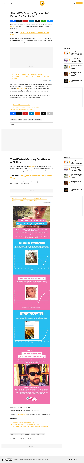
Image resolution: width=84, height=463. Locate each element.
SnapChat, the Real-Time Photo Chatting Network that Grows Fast (30, 426)
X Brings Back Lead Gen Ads (76, 80)
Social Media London (21, 414)
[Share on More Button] (50, 113)
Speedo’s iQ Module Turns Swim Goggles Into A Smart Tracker (76, 60)
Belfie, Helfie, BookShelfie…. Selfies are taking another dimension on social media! (29, 199)
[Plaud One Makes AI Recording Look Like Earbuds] (66, 74)
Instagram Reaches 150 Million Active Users (31, 176)
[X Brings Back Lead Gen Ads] (66, 81)
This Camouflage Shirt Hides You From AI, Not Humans (76, 67)
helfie (22, 434)
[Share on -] (13, 21)
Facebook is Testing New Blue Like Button (29, 33)
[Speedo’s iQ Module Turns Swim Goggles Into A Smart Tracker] (66, 60)
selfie (38, 434)
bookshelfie (17, 434)
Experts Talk (44, 459)
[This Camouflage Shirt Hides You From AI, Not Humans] (66, 67)
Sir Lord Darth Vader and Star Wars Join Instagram (26, 424)
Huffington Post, (21, 88)
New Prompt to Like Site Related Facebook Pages (26, 107)
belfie (12, 434)
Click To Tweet (46, 80)
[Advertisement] (32, 57)
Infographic (27, 434)
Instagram (32, 166)
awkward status (14, 119)
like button (31, 119)
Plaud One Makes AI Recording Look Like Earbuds (76, 74)
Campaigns (35, 459)
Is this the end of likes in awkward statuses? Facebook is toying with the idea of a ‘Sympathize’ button (31, 76)
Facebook (12, 26)
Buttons (20, 119)
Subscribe (79, 3)
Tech (47, 459)
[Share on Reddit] (37, 113)
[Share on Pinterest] (25, 113)
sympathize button (38, 119)
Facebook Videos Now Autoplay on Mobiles (24, 109)
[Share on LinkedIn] (31, 113)
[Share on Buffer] (43, 113)
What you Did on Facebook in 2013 (21, 105)
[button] (72, 3)
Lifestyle (39, 459)
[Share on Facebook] (13, 113)
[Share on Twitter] (19, 113)
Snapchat (42, 434)
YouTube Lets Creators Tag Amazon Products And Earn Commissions (76, 53)
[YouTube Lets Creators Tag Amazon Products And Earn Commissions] (66, 53)
